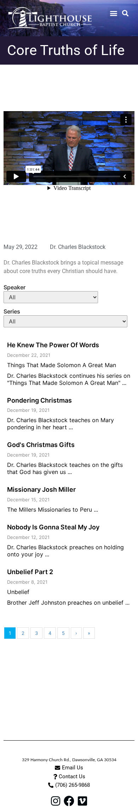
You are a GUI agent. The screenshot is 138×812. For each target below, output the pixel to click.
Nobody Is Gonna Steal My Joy (53, 527)
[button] (113, 13)
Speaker (14, 287)
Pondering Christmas (39, 400)
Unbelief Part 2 (30, 572)
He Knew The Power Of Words (53, 345)
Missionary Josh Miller (41, 489)
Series (12, 311)
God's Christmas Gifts (41, 444)
